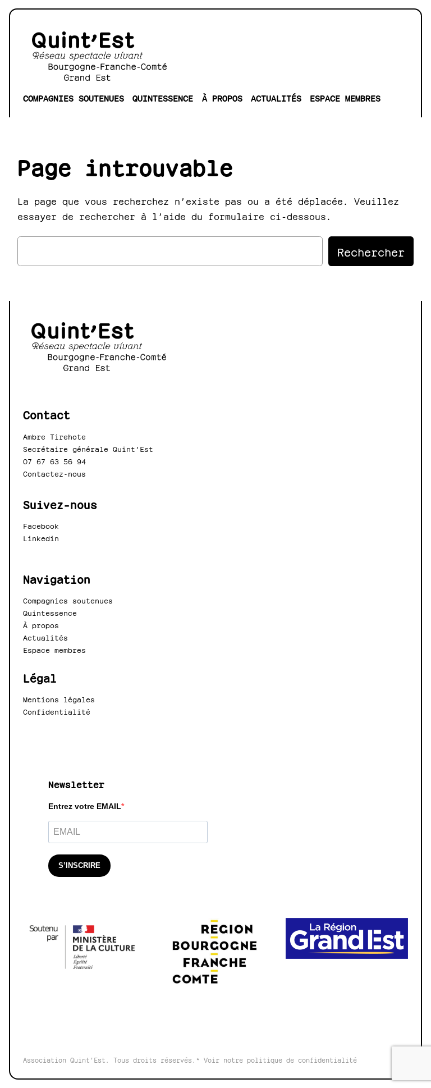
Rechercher (371, 251)
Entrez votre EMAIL (84, 806)
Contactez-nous (54, 473)
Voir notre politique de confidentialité (280, 1059)
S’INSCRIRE (79, 865)
